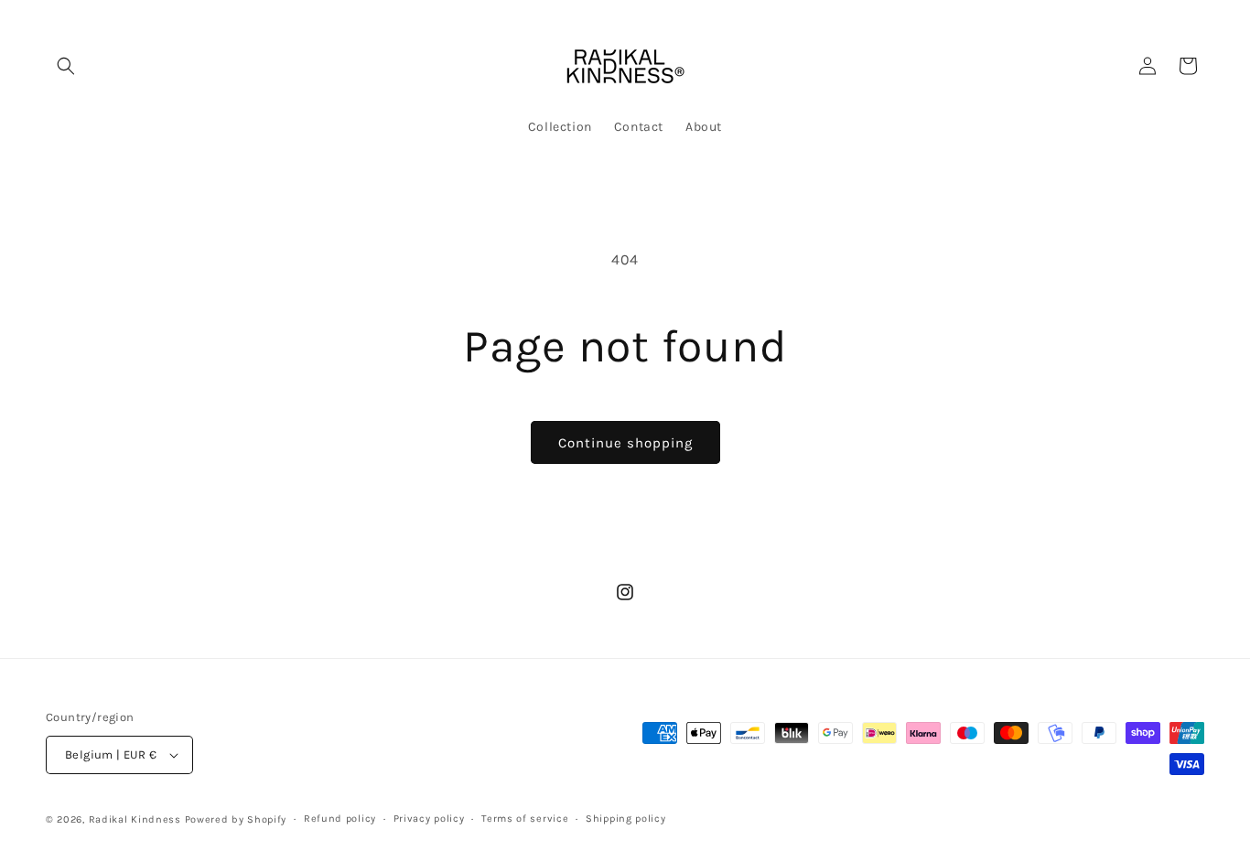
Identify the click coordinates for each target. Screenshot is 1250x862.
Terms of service (524, 818)
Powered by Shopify (236, 819)
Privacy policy (429, 818)
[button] (66, 66)
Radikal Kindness (135, 819)
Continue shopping (625, 443)
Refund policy (340, 818)
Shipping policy (626, 818)
